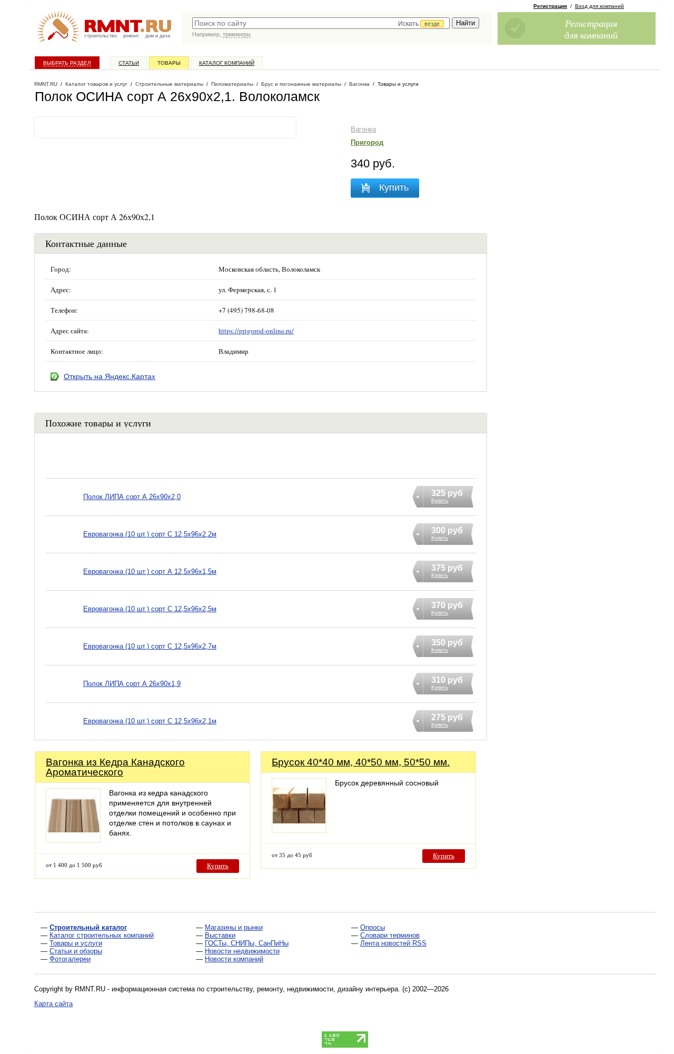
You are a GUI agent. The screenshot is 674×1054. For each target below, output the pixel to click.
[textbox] (321, 23)
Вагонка (363, 129)
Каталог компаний (226, 63)
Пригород (367, 142)
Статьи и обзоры (75, 951)
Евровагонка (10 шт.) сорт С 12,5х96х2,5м (149, 609)
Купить (218, 866)
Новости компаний (234, 959)
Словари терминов (390, 935)
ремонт (131, 35)
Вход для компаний (599, 6)
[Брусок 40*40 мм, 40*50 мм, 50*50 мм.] (299, 830)
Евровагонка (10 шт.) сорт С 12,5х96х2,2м (149, 534)
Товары (169, 63)
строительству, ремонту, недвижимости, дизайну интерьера (302, 989)
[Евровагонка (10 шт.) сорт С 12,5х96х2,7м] (64, 660)
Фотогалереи (70, 959)
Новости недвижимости (242, 951)
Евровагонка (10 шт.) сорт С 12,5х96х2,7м (149, 646)
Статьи (128, 63)
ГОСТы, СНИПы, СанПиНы (247, 943)
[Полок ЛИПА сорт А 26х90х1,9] (64, 697)
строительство (100, 35)
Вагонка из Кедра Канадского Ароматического (115, 767)
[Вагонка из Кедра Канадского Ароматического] (73, 840)
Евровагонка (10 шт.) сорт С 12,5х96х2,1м (149, 721)
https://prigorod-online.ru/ (256, 330)
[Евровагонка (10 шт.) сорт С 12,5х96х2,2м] (64, 548)
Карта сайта (53, 1004)
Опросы (372, 927)
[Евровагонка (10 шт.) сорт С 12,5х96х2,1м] (64, 735)
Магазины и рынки (234, 927)
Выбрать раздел (67, 63)
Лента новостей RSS (393, 943)
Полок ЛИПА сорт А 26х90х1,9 (132, 684)
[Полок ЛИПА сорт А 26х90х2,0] (64, 510)
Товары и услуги (75, 943)
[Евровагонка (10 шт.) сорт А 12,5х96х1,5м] (64, 585)
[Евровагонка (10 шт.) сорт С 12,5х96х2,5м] (64, 623)
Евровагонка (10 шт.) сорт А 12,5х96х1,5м (149, 571)
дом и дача (157, 35)
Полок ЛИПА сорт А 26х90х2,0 (132, 497)
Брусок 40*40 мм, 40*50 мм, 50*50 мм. (361, 762)
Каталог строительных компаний (101, 935)
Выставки (220, 935)
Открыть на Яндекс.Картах (109, 376)
